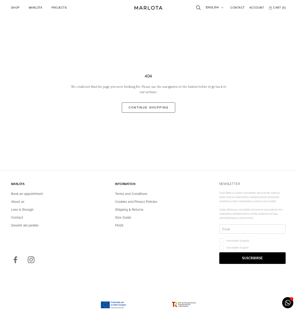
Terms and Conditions (131, 194)
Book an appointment (27, 194)
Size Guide (123, 217)
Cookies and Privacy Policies (136, 202)
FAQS (119, 225)
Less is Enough (22, 209)
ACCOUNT (256, 7)
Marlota (35, 7)
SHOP (15, 7)
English (212, 7)
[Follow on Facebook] (15, 260)
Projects (59, 7)
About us (17, 202)
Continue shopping (149, 107)
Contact (237, 7)
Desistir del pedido (25, 225)
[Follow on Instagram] (31, 260)
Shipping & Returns (129, 209)
